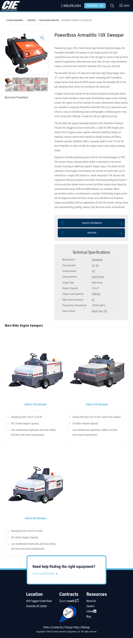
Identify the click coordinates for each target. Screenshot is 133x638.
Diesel (95, 311)
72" (93, 265)
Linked (89, 611)
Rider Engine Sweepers (49, 20)
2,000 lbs (96, 293)
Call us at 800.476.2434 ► (45, 573)
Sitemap (85, 627)
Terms (46, 627)
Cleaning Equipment (14, 20)
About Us (91, 601)
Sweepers (31, 20)
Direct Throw (98, 276)
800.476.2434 (72, 5)
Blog (88, 616)
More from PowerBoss (16, 97)
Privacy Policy (72, 627)
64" (93, 299)
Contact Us (94, 5)
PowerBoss (97, 259)
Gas (101, 311)
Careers (90, 606)
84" (97, 265)
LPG (105, 311)
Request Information (92, 223)
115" (93, 271)
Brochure (92, 232)
